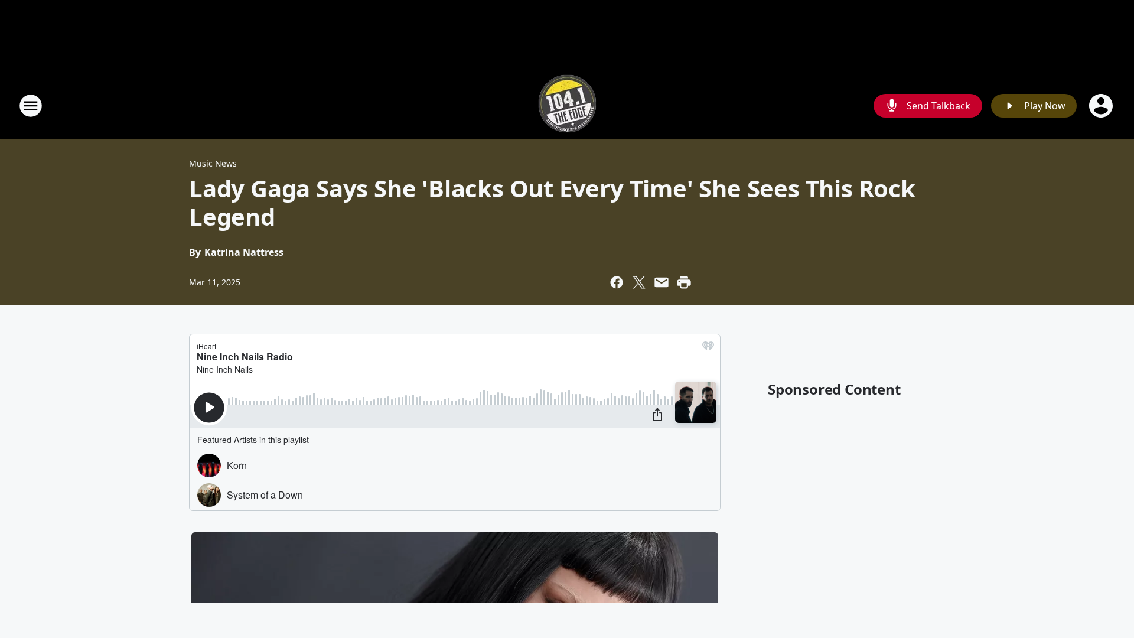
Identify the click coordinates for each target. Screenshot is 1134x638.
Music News (213, 163)
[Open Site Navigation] (31, 106)
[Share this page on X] (639, 282)
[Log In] (1102, 106)
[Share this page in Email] (661, 282)
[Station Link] (567, 105)
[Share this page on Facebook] (616, 282)
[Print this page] (684, 282)
